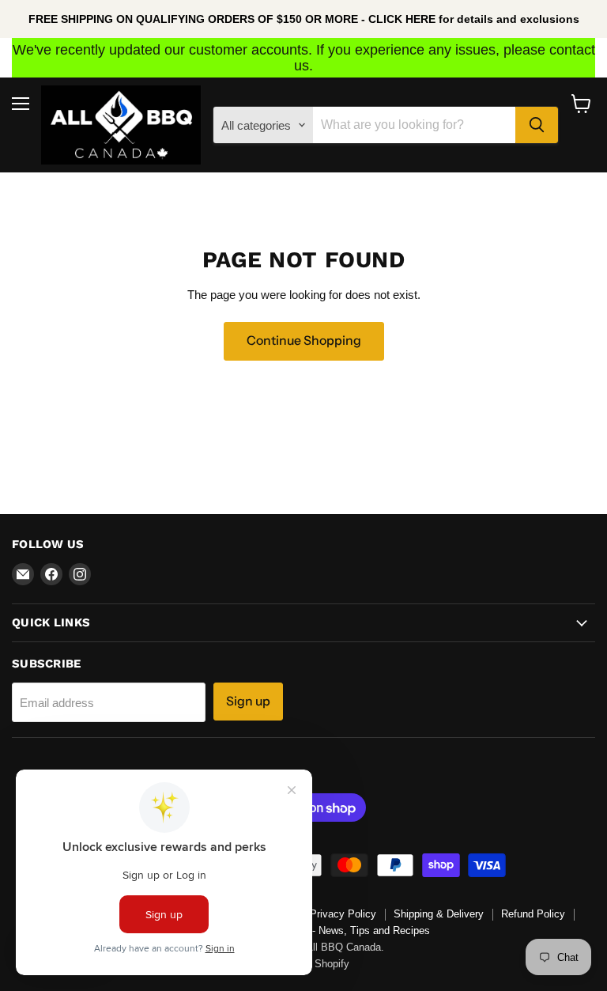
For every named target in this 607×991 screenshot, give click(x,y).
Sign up (248, 701)
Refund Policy (533, 914)
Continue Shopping (304, 340)
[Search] (536, 125)
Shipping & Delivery (439, 914)
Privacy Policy (343, 914)
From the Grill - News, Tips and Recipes (338, 930)
